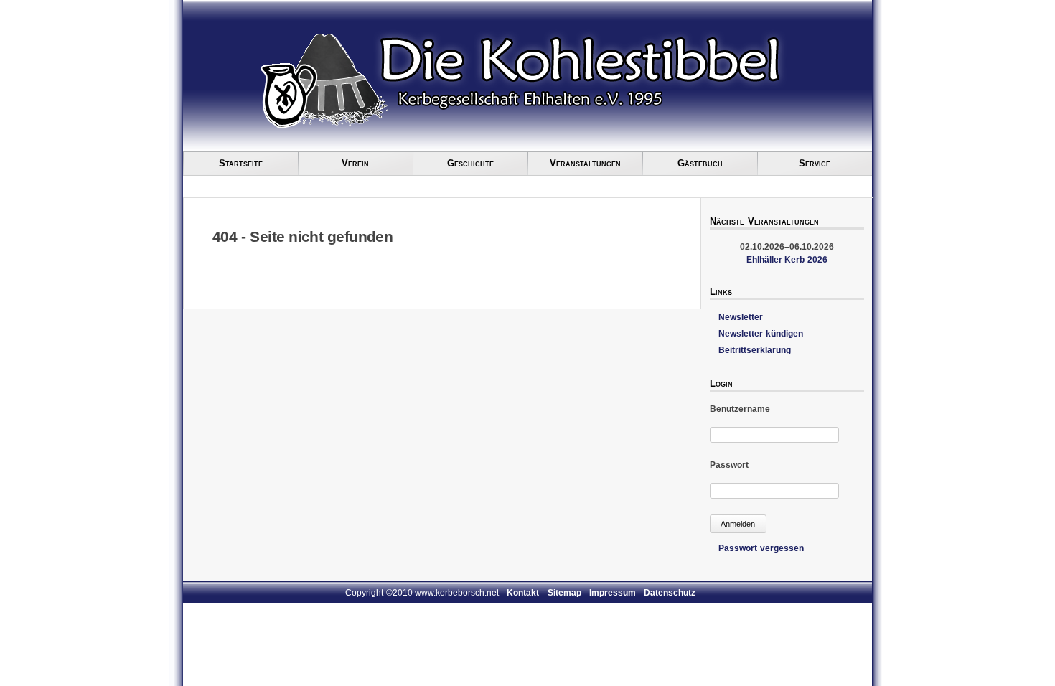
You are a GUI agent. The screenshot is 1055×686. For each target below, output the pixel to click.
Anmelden (738, 524)
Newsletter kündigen (760, 334)
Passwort (729, 465)
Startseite (241, 163)
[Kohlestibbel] (323, 126)
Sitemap (564, 593)
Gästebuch (700, 163)
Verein (355, 163)
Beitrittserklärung (754, 350)
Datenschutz (669, 593)
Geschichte (470, 163)
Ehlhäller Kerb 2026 (786, 260)
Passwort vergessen (761, 548)
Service (814, 163)
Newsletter (740, 317)
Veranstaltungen (585, 163)
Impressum (612, 593)
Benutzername (740, 409)
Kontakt (523, 593)
